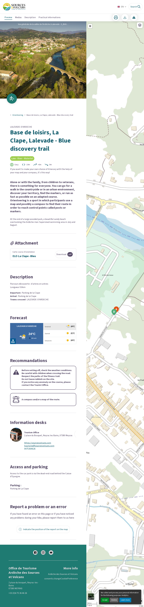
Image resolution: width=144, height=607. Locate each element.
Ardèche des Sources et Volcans (63, 574)
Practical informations (49, 17)
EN (122, 6)
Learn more (125, 600)
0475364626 (29, 448)
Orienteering (17, 115)
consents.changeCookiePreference (61, 578)
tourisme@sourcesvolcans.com (39, 445)
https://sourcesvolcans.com (37, 442)
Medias (18, 17)
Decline (114, 600)
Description (30, 17)
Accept (104, 600)
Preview (8, 17)
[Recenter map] (90, 26)
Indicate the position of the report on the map (45, 529)
